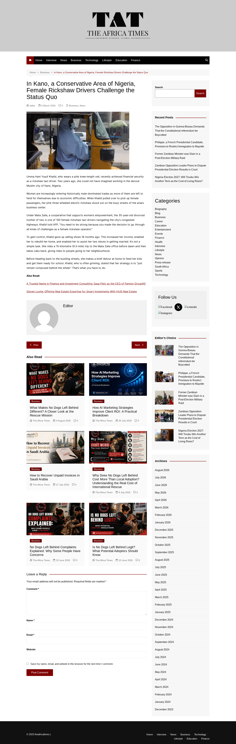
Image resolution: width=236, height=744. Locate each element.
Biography (161, 209)
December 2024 (164, 619)
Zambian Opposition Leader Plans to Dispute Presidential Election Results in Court (180, 167)
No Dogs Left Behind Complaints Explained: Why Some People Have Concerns (55, 551)
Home (38, 60)
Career (159, 221)
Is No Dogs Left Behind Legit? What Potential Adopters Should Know (115, 551)
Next (137, 345)
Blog (157, 213)
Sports (158, 270)
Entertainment (163, 229)
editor (32, 105)
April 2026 (161, 500)
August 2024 (162, 649)
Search (159, 87)
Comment (32, 589)
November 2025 (164, 537)
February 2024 (163, 694)
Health (158, 242)
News (63, 60)
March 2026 (161, 507)
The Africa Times (41, 420)
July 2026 (160, 477)
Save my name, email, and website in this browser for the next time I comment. (72, 663)
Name (30, 620)
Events (159, 233)
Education (121, 60)
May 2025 (160, 582)
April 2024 (161, 679)
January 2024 (162, 702)
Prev (36, 345)
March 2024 (161, 687)
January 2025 (162, 612)
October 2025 (162, 545)
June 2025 (161, 574)
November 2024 (164, 627)
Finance (135, 60)
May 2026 (160, 492)
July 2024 (160, 657)
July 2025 (160, 567)
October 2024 (162, 634)
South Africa (162, 266)
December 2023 (164, 709)
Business (76, 60)
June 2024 (161, 664)
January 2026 (162, 522)
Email (30, 634)
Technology (91, 60)
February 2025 (163, 604)
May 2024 (160, 672)
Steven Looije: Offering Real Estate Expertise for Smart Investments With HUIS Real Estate (81, 291)
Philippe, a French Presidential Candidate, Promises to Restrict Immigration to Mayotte (179, 144)
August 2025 (162, 559)
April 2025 (161, 589)
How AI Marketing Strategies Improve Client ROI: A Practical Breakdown (114, 411)
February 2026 (163, 515)
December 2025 (164, 529)
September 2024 (164, 642)
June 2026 (161, 485)
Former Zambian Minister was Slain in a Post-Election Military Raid (177, 155)
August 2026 (162, 470)
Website (30, 649)
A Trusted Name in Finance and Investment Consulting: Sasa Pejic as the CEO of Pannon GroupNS (86, 283)
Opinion (159, 258)
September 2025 (164, 552)
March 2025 (161, 597)
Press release (163, 262)
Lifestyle (107, 60)
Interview (51, 60)
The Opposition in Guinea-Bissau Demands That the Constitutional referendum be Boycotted (180, 130)
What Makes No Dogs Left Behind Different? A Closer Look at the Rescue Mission (54, 411)
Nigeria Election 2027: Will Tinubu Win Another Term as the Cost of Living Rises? (179, 179)
